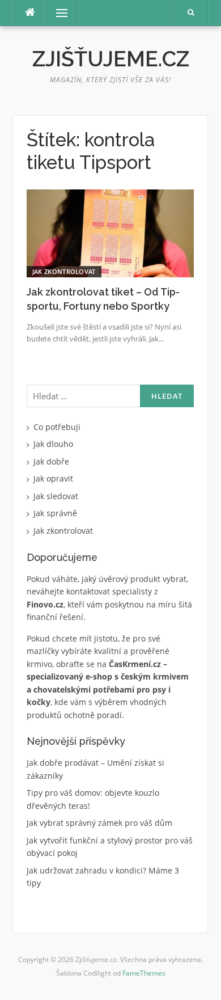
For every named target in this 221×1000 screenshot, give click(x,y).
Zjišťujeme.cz (110, 59)
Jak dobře (51, 461)
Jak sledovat (55, 496)
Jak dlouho (53, 443)
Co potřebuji (56, 426)
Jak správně (55, 513)
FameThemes (143, 973)
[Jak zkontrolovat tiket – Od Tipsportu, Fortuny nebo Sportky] (110, 232)
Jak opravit (53, 478)
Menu (57, 12)
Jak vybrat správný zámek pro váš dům (99, 822)
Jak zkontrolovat (64, 271)
